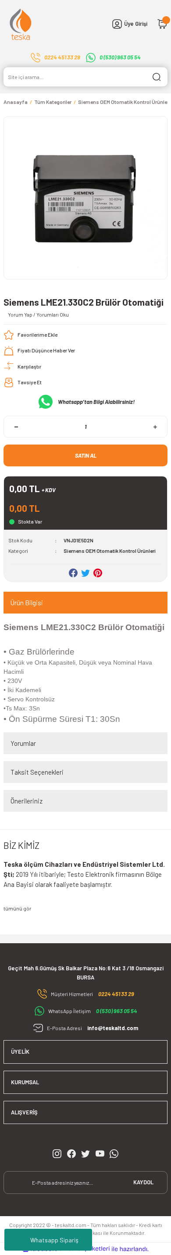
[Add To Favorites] (30, 335)
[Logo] (21, 24)
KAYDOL (143, 1182)
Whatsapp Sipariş (54, 1240)
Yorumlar (23, 743)
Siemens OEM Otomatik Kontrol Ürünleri (110, 551)
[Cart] (162, 24)
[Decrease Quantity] (16, 426)
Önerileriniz (27, 801)
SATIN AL (85, 455)
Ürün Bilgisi (27, 603)
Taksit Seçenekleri (37, 772)
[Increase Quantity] (155, 426)
